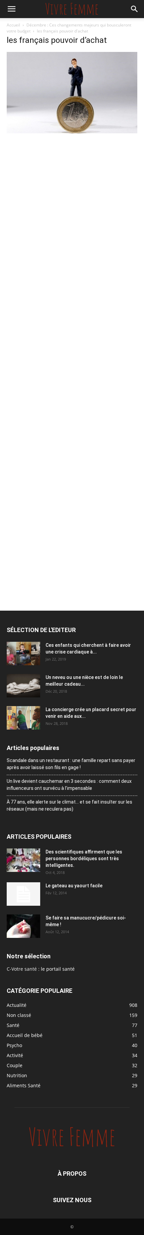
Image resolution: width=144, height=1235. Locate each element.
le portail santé (58, 969)
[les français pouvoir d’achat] (72, 131)
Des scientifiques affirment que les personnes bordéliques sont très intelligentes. (84, 858)
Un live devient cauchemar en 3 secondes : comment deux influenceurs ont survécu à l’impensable (69, 784)
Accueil (13, 25)
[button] (11, 9)
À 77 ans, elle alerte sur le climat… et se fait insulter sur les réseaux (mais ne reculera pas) (69, 805)
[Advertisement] (72, 210)
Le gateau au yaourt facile (74, 885)
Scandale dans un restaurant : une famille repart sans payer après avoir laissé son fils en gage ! (71, 764)
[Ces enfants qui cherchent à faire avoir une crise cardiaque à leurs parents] (23, 653)
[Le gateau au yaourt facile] (23, 894)
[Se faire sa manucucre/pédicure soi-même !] (23, 926)
